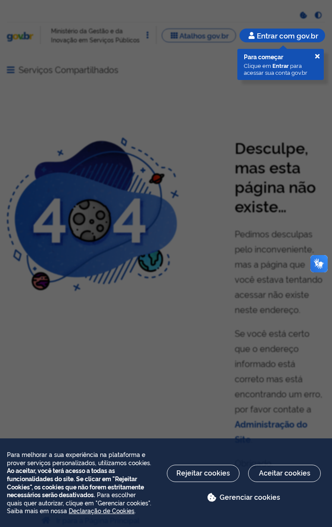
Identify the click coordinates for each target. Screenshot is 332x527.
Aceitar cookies (284, 472)
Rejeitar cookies (203, 472)
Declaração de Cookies (101, 510)
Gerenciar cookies (250, 496)
